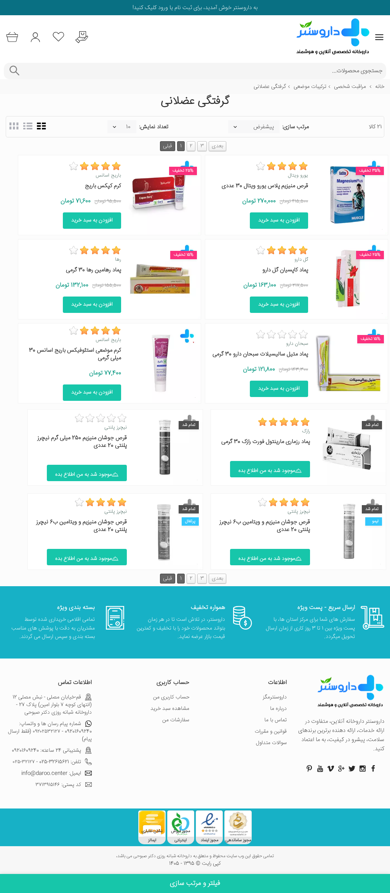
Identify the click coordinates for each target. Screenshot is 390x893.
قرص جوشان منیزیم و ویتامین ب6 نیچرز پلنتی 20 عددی (264, 526)
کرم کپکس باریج (103, 186)
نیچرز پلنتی (115, 427)
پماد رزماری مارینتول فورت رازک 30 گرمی (265, 441)
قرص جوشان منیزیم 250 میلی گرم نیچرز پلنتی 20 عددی (82, 442)
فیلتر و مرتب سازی (195, 883)
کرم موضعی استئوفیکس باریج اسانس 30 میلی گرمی (75, 354)
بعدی (217, 146)
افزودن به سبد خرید (279, 220)
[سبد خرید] (12, 37)
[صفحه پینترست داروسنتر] (309, 768)
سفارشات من (175, 720)
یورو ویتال (298, 175)
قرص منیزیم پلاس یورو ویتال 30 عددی (265, 186)
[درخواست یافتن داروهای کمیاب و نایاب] (81, 37)
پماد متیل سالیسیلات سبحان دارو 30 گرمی (260, 354)
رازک (306, 431)
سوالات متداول (271, 743)
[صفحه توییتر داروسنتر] (352, 768)
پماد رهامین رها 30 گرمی (93, 270)
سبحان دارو (297, 344)
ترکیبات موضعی (310, 87)
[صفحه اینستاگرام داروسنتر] (362, 768)
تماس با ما (275, 720)
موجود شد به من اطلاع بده (266, 471)
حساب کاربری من (171, 697)
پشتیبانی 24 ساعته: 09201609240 (46, 750)
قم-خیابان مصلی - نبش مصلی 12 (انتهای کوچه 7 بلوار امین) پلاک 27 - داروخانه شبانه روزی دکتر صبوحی (52, 705)
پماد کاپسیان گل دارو (285, 270)
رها (118, 259)
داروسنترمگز (275, 697)
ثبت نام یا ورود (174, 7)
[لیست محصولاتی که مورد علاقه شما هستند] (58, 37)
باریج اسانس (108, 175)
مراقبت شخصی (350, 87)
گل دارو (301, 259)
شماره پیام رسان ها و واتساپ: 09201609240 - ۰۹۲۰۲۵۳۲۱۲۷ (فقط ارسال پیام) (50, 731)
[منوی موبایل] (379, 37)
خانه (379, 87)
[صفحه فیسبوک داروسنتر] (373, 768)
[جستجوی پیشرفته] (14, 71)
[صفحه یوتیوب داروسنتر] (320, 768)
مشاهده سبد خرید (169, 709)
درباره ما (278, 709)
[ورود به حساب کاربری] (35, 37)
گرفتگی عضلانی (270, 87)
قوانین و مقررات (271, 731)
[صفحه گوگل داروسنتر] (341, 768)
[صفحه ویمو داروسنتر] (330, 768)
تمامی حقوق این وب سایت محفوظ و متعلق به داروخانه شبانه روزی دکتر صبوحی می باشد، (195, 856)
